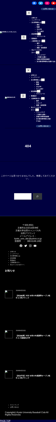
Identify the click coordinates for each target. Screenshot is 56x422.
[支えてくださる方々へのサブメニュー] (37, 52)
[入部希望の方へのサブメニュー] (43, 41)
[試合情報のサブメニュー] (39, 33)
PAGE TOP (5, 421)
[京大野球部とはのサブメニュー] (43, 22)
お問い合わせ (48, 9)
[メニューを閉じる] (29, 13)
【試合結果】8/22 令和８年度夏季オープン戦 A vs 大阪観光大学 (33, 337)
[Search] (37, 196)
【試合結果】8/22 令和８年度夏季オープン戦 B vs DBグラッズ (33, 297)
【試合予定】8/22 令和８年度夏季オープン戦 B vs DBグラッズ (33, 377)
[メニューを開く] (23, 37)
